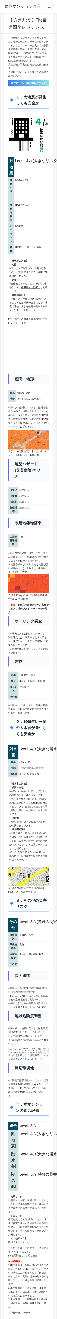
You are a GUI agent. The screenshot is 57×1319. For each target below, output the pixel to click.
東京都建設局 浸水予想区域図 (27, 887)
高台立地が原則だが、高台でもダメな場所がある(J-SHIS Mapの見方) (28, 608)
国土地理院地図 (20, 451)
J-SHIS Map (17, 595)
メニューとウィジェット (49, 6)
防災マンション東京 (22, 6)
